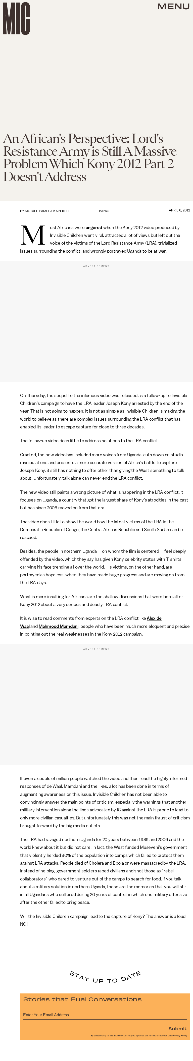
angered (94, 227)
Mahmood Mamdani (59, 626)
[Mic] (16, 18)
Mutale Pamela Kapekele (47, 211)
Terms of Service (158, 1035)
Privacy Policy (179, 1035)
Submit (177, 1028)
